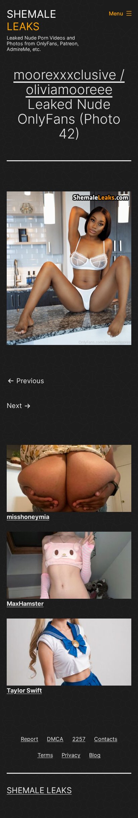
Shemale (31, 20)
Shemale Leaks (39, 790)
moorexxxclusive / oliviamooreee (69, 82)
